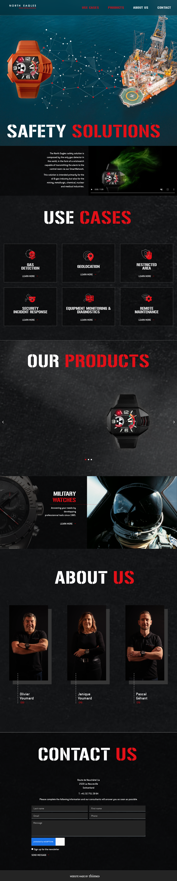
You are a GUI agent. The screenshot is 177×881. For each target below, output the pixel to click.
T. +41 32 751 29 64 (88, 793)
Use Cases (90, 7)
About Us (140, 7)
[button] (30, 276)
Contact (164, 7)
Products (116, 7)
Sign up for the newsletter (46, 849)
